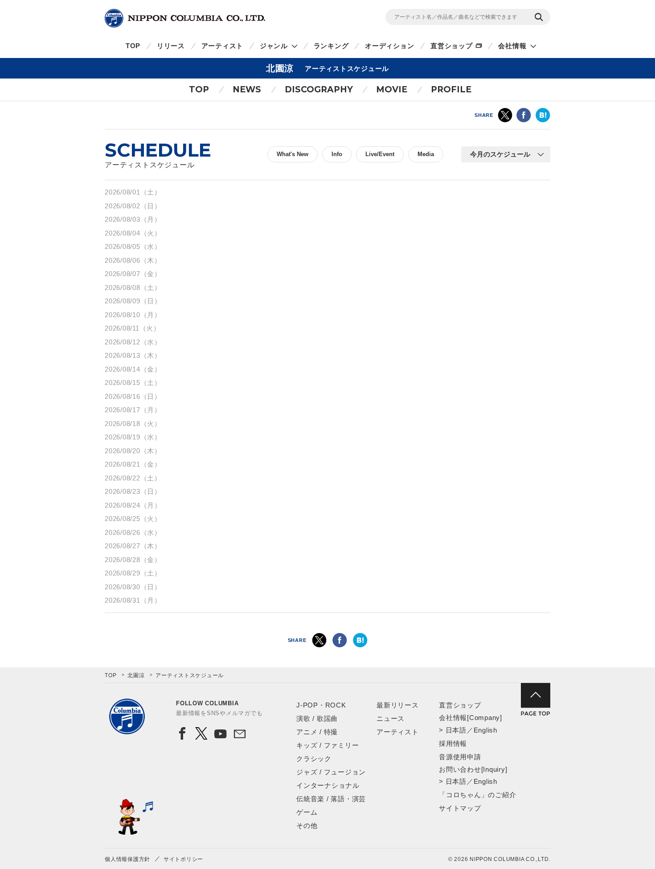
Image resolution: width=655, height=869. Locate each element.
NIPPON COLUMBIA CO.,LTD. (185, 18)
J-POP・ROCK (321, 705)
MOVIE (391, 89)
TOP (133, 46)
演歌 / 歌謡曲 (317, 718)
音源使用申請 (460, 757)
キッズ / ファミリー (327, 745)
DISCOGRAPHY (319, 89)
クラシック (314, 758)
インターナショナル (328, 785)
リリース (171, 46)
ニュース (391, 718)
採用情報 (453, 743)
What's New (292, 154)
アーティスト (222, 46)
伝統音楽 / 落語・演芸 (331, 799)
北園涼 (135, 675)
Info (337, 154)
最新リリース (398, 705)
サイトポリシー (183, 859)
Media (426, 154)
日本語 (456, 730)
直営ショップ (451, 46)
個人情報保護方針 (127, 859)
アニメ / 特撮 (317, 732)
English (485, 730)
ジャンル (274, 46)
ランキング (331, 46)
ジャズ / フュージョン (331, 772)
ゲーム (306, 812)
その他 (306, 825)
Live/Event (379, 154)
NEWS (247, 89)
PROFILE (451, 89)
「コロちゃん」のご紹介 (477, 795)
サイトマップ (460, 808)
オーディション (389, 46)
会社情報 (512, 46)
